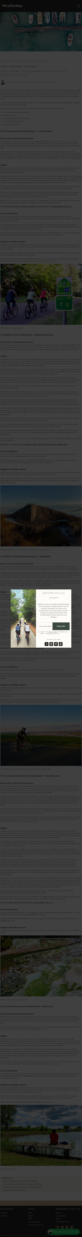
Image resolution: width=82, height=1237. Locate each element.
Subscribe (61, 626)
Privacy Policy (53, 632)
